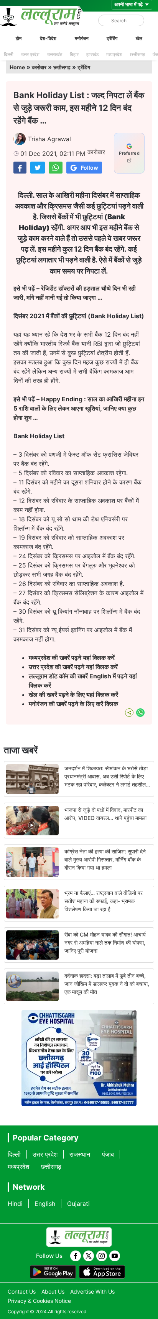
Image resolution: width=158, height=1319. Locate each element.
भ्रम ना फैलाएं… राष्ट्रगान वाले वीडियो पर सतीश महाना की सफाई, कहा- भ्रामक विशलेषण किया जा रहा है (103, 901)
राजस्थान (79, 1154)
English (45, 1203)
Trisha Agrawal (49, 139)
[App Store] (102, 1272)
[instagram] (102, 1256)
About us (52, 1291)
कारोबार (39, 67)
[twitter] (89, 1256)
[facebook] (75, 1256)
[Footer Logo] (79, 1237)
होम (18, 38)
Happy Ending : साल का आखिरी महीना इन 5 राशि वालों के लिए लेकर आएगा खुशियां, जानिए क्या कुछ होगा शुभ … (78, 408)
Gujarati (78, 1203)
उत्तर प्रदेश (30, 54)
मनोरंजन (82, 38)
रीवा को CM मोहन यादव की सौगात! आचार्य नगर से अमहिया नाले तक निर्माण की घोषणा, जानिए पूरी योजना (105, 942)
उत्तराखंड (54, 54)
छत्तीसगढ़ (137, 54)
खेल (139, 38)
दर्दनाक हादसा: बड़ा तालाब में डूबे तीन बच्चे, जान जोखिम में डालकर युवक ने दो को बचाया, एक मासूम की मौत (106, 983)
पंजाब (108, 1154)
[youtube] (115, 1256)
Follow (89, 167)
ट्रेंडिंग (112, 38)
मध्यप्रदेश (114, 54)
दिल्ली (8, 54)
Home (17, 67)
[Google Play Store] (53, 1272)
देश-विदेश (48, 38)
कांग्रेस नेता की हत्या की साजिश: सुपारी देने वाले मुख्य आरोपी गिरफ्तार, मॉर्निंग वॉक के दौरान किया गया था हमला (105, 859)
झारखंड (92, 54)
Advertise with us (92, 1291)
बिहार (74, 54)
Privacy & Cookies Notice (39, 1300)
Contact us (22, 1291)
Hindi (15, 1203)
